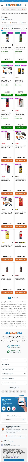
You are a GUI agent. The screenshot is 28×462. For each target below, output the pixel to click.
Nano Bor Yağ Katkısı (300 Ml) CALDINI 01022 (7, 146)
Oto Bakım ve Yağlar (13, 13)
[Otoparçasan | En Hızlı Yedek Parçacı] (14, 4)
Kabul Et (8, 459)
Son (18, 298)
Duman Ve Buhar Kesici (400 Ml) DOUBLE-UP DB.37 (6, 81)
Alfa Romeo (17, 28)
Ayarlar (19, 459)
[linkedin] (13, 391)
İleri (15, 298)
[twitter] (6, 391)
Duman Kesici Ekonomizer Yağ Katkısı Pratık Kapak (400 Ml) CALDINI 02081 (20, 113)
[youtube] (17, 391)
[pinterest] (21, 391)
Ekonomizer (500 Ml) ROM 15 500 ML (20, 212)
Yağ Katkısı (24, 13)
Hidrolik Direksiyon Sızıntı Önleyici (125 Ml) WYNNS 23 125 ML (20, 278)
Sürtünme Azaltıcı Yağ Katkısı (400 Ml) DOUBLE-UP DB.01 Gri (6, 48)
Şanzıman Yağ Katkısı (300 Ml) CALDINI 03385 (5, 179)
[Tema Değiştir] (25, 5)
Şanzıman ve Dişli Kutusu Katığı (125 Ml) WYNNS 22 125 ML (7, 278)
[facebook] (3, 391)
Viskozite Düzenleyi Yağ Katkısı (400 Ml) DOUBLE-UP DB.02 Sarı (20, 179)
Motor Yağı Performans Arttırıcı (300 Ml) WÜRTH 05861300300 (20, 245)
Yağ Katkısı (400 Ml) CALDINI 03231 (20, 146)
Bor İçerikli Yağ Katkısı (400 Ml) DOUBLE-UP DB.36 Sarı (20, 81)
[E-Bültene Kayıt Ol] (23, 419)
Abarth (5, 28)
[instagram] (10, 391)
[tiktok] (24, 391)
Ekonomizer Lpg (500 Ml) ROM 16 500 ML (7, 245)
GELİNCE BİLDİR (7, 160)
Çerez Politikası (14, 457)
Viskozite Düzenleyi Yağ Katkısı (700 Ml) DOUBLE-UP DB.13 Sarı (6, 212)
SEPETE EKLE (7, 62)
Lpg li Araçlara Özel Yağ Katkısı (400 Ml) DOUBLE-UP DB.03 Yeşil (20, 48)
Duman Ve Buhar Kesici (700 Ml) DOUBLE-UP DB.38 (6, 113)
